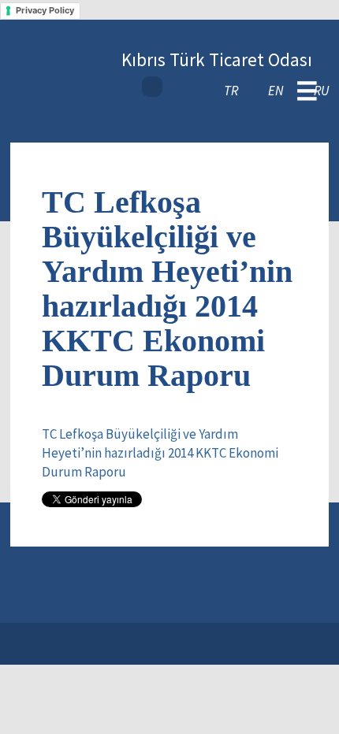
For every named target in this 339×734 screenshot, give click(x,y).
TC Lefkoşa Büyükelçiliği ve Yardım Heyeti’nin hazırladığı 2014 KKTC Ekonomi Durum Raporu (160, 453)
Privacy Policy (45, 10)
